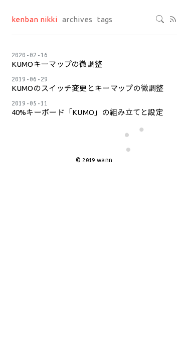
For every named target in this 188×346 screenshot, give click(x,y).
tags (104, 19)
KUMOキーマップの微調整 (57, 64)
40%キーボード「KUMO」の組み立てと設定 (88, 112)
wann (104, 160)
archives (77, 19)
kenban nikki (35, 19)
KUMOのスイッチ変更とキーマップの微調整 (88, 88)
